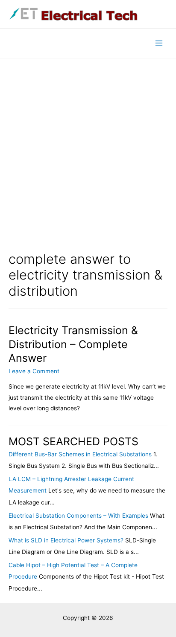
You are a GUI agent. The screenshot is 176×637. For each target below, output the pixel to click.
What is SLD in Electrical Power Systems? (66, 540)
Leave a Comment (34, 371)
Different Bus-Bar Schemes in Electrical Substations (80, 454)
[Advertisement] (88, 150)
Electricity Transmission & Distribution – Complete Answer (73, 344)
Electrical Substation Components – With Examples (78, 515)
